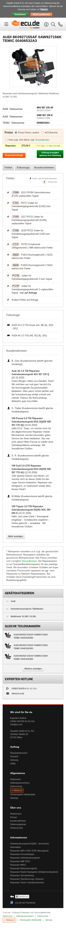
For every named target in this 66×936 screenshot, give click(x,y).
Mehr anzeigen (15, 536)
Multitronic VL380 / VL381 (23, 616)
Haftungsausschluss (20, 783)
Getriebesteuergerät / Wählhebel (27, 609)
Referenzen (15, 814)
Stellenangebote (18, 824)
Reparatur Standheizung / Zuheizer (27, 879)
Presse (13, 817)
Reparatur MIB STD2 (20, 861)
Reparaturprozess (18, 753)
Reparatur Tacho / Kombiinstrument (27, 882)
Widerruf (18, 790)
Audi (13, 601)
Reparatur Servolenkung (22, 875)
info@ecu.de (18, 693)
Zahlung (14, 760)
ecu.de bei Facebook (25, 903)
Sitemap (14, 798)
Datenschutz (16, 786)
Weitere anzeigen (33, 668)
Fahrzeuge (23, 167)
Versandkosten (42, 140)
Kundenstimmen (44, 167)
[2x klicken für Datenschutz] (22, 897)
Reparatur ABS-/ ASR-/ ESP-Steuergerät (29, 851)
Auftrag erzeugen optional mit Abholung (50, 154)
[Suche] (53, 25)
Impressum (15, 779)
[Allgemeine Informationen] (46, 25)
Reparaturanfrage (14, 155)
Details (44, 9)
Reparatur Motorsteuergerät (23, 868)
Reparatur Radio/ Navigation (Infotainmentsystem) (34, 872)
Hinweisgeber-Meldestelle (22, 794)
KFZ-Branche (51, 132)
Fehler (8, 167)
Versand (14, 756)
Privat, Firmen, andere (28, 132)
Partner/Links (16, 828)
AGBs (13, 763)
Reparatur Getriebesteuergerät (25, 858)
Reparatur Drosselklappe (22, 854)
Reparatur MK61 (18, 865)
